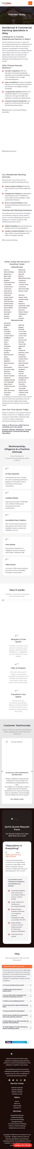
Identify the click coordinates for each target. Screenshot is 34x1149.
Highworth (22, 346)
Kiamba (6, 353)
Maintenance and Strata (17, 1128)
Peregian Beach (24, 378)
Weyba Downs (23, 390)
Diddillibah (7, 338)
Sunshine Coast (17, 1094)
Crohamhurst (8, 287)
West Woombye (9, 390)
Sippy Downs (8, 384)
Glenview (21, 295)
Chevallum (7, 331)
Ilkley (20, 348)
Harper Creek (23, 297)
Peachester (7, 312)
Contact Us (17, 1108)
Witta (20, 316)
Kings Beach (8, 299)
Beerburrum (8, 274)
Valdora (6, 388)
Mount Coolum (23, 367)
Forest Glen (22, 344)
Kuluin (6, 357)
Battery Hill (22, 272)
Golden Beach (8, 297)
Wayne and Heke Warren (18, 799)
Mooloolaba (8, 367)
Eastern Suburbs (17, 1090)
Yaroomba (22, 395)
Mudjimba (22, 369)
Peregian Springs (9, 380)
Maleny (21, 301)
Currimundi (7, 289)
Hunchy (6, 348)
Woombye (7, 392)
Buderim (6, 329)
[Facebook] (9, 1080)
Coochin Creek (23, 284)
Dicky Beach (8, 291)
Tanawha (22, 384)
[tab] (17, 974)
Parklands (7, 378)
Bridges (21, 327)
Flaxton (6, 344)
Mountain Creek (9, 369)
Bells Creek (7, 276)
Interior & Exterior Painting (17, 1126)
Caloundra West (9, 282)
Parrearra (22, 310)
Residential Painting (17, 1115)
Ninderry (21, 371)
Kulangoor (22, 355)
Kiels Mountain (8, 355)
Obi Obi (21, 374)
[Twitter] (13, 1080)
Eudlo (6, 342)
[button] (2, 771)
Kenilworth (22, 350)
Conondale (7, 284)
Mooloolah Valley (24, 306)
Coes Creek (22, 331)
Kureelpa (7, 359)
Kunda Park (22, 357)
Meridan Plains (8, 304)
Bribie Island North (24, 278)
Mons (6, 365)
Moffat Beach (8, 306)
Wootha (6, 318)
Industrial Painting (17, 1117)
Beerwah (21, 274)
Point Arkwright (9, 382)
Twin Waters (23, 386)
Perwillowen (22, 380)
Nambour (7, 371)
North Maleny (23, 308)
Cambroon (22, 282)
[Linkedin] (24, 1080)
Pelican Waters (23, 312)
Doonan (21, 338)
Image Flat (7, 350)
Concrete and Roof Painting (17, 1124)
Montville (21, 365)
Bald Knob (22, 270)
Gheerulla (7, 346)
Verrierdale (22, 388)
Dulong (6, 340)
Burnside (21, 329)
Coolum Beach (9, 336)
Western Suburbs (17, 1092)
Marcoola (22, 361)
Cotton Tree (23, 336)
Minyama (22, 304)
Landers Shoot (23, 359)
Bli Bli (5, 327)
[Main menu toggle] (30, 3)
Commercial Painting (17, 1119)
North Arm (7, 374)
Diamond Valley (24, 289)
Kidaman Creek (24, 353)
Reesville (6, 314)
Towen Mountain (9, 386)
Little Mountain (9, 301)
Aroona (6, 270)
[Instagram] (21, 1080)
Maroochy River (9, 363)
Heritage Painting (17, 1122)
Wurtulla (21, 318)
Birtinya (21, 276)
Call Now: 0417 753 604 (22, 1145)
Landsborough (23, 299)
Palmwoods (22, 376)
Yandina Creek (23, 392)
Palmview (7, 310)
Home (17, 1101)
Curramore (22, 287)
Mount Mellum (8, 308)
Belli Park (21, 325)
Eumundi (21, 342)
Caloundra (22, 280)
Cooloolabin (23, 334)
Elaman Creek (23, 291)
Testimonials (17, 1106)
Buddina (6, 280)
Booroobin (7, 278)
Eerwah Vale (23, 340)
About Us (17, 1103)
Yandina (6, 395)
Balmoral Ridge (9, 272)
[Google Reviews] (17, 1080)
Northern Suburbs (17, 1088)
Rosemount (22, 382)
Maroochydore (23, 363)
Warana (6, 316)
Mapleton (7, 361)
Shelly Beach (23, 314)
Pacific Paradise (9, 376)
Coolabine (7, 334)
